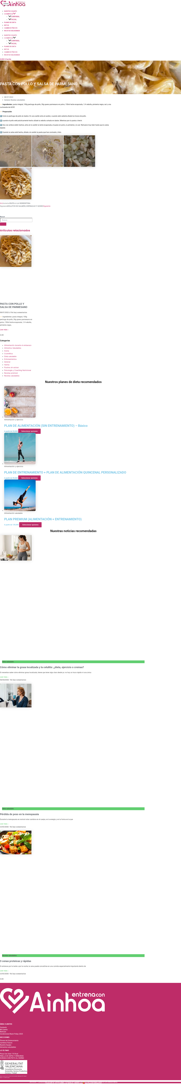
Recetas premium (11, 373)
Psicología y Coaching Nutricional (17, 370)
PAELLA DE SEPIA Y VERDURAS (12, 1056)
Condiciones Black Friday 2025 (11, 1034)
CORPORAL (15, 17)
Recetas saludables (12, 31)
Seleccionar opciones (29, 431)
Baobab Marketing (95, 1083)
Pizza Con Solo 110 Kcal (9, 1054)
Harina (6, 365)
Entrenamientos (10, 359)
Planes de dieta (10, 22)
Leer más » (4, 330)
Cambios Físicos (6, 1043)
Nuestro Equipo (10, 11)
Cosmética (8, 14)
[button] (14, 14)
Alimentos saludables (8, 1047)
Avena (6, 351)
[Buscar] (3, 224)
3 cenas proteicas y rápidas (15, 961)
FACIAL (14, 19)
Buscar (2, 216)
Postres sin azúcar (11, 367)
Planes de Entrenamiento (9, 1041)
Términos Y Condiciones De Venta (42, 1082)
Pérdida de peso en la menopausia (19, 814)
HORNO (21, 1058)
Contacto (3, 1027)
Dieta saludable (10, 356)
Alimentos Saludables (12, 348)
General (7, 100)
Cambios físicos (10, 28)
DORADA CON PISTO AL (9, 1058)
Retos (6, 25)
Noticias (3, 1032)
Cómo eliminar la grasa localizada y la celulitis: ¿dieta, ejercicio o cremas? (42, 667)
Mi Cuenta (4, 1030)
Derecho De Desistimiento (107, 1082)
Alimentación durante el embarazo (17, 345)
